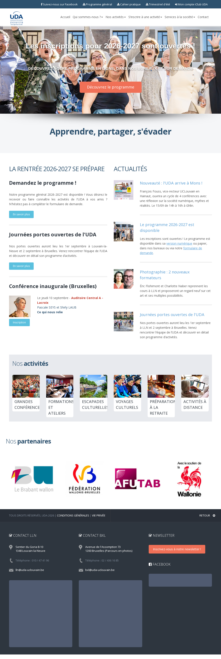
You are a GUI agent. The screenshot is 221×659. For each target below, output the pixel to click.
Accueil (65, 17)
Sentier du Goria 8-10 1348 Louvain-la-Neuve (30, 549)
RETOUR (205, 515)
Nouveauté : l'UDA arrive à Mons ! (171, 183)
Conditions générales (73, 515)
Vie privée (98, 515)
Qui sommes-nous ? (87, 17)
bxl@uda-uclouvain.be (100, 570)
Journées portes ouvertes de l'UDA (172, 314)
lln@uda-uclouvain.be (30, 570)
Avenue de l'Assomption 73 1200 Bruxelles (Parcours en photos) (108, 549)
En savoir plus (21, 214)
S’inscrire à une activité (144, 17)
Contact (203, 17)
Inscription (19, 322)
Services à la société (179, 17)
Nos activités (115, 17)
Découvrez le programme (110, 87)
